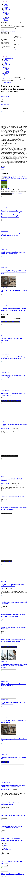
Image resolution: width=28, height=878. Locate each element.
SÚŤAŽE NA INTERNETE (11, 401)
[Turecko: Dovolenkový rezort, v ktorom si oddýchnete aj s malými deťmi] (4, 611)
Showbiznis (7, 9)
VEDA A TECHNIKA (9, 647)
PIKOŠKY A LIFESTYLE (10, 321)
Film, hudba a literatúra (6, 782)
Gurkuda (3, 588)
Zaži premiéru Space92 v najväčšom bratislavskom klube (11, 803)
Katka (7, 16)
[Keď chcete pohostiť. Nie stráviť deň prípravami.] (8, 334)
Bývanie (6, 7)
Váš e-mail (16, 36)
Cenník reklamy (7, 849)
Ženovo (6, 8)
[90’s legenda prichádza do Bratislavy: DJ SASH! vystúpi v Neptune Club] (12, 781)
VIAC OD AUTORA (17, 194)
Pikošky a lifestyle (9, 3)
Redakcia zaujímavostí (6, 96)
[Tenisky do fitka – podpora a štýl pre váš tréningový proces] (8, 389)
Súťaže (6, 18)
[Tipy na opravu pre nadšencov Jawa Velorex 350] (8, 286)
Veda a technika (7, 82)
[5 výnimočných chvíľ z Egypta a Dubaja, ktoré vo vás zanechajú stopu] (12, 580)
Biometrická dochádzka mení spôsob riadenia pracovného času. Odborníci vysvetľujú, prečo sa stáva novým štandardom (13, 214)
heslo (15, 28)
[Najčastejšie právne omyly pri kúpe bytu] (4, 493)
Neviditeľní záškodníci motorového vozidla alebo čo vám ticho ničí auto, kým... (13, 758)
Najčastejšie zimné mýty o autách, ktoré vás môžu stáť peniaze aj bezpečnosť (13, 234)
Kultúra (6, 5)
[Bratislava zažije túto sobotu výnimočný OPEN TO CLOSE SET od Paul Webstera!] (4, 823)
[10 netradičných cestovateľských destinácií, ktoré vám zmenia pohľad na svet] (4, 636)
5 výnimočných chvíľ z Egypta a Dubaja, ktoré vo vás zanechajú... (13, 585)
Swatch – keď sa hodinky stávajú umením (13, 815)
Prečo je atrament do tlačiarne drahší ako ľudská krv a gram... (13, 703)
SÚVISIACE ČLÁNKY (6, 194)
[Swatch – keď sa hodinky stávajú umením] (4, 812)
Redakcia (5, 847)
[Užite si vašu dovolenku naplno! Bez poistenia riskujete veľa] (4, 599)
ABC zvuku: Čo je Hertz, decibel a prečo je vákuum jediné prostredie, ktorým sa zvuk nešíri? (13, 272)
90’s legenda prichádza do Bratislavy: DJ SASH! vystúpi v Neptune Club (13, 785)
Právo (6, 20)
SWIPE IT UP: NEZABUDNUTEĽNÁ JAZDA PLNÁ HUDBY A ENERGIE (12, 839)
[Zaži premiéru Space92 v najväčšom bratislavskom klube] (4, 800)
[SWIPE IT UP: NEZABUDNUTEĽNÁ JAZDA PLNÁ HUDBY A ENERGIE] (4, 836)
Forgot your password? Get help (8, 31)
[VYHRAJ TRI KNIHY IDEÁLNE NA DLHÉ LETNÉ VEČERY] (12, 420)
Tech (6, 4)
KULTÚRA (5, 762)
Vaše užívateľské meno (19, 26)
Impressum (5, 845)
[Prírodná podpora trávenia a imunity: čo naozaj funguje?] (8, 371)
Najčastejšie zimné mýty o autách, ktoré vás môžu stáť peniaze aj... (13, 684)
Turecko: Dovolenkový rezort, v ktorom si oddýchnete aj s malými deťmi (13, 615)
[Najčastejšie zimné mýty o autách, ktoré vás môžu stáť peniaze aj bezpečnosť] (8, 229)
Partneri (5, 848)
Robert (7, 13)
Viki (7, 14)
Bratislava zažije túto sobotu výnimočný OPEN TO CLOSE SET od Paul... (12, 827)
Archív (7, 17)
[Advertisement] (12, 51)
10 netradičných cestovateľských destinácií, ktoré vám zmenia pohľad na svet (13, 640)
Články (2, 335)
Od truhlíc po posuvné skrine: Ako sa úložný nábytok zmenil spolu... (14, 508)
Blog (5, 12)
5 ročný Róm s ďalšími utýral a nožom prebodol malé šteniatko (13, 176)
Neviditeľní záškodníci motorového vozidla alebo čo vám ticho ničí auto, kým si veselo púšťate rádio (13, 310)
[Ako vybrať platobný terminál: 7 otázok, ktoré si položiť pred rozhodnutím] (8, 352)
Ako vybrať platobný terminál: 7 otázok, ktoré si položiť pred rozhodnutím (13, 357)
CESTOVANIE (6, 561)
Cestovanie (6, 10)
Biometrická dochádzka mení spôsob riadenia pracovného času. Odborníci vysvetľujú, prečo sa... (14, 665)
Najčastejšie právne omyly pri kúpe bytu (12, 496)
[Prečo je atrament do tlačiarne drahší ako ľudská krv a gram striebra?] (8, 248)
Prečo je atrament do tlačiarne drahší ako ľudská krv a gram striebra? (13, 252)
